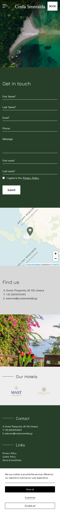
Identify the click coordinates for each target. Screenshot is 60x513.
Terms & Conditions (12, 460)
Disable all (30, 505)
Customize (30, 497)
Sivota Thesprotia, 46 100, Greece (25, 290)
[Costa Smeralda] (30, 6)
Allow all (30, 489)
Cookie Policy (9, 456)
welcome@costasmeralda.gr (21, 298)
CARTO (56, 264)
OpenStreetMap (33, 264)
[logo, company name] (16, 391)
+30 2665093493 (15, 294)
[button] (30, 231)
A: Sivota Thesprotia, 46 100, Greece (20, 426)
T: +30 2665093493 (12, 429)
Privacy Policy (31, 178)
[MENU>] (5, 6)
